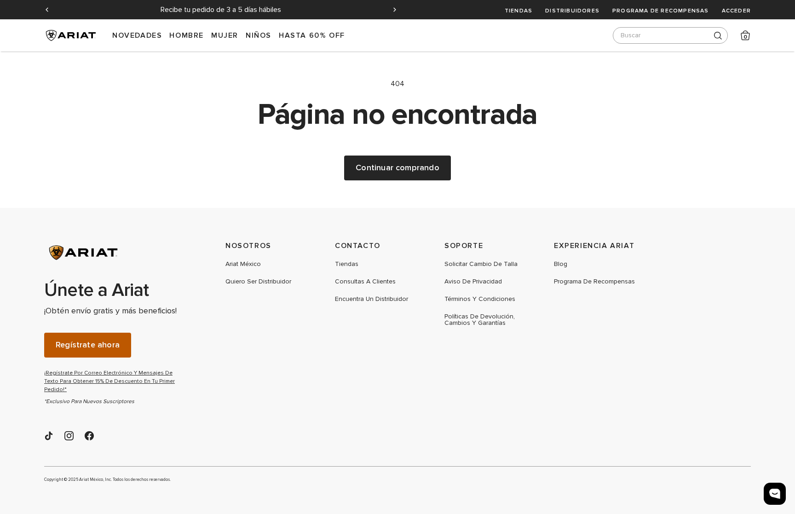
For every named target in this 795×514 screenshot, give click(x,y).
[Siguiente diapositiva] (395, 9)
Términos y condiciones (479, 299)
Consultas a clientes (365, 281)
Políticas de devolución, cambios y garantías (479, 319)
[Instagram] (69, 435)
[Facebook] (89, 435)
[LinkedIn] (48, 435)
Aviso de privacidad (473, 281)
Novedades (137, 35)
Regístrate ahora (88, 345)
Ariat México (243, 264)
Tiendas (518, 10)
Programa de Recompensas (660, 10)
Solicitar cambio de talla (481, 264)
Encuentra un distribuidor (371, 299)
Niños (258, 35)
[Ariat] (113, 252)
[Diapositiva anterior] (47, 9)
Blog (560, 264)
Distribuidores (572, 10)
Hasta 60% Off (312, 35)
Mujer (224, 35)
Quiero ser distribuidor (258, 281)
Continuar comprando (397, 168)
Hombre (186, 35)
